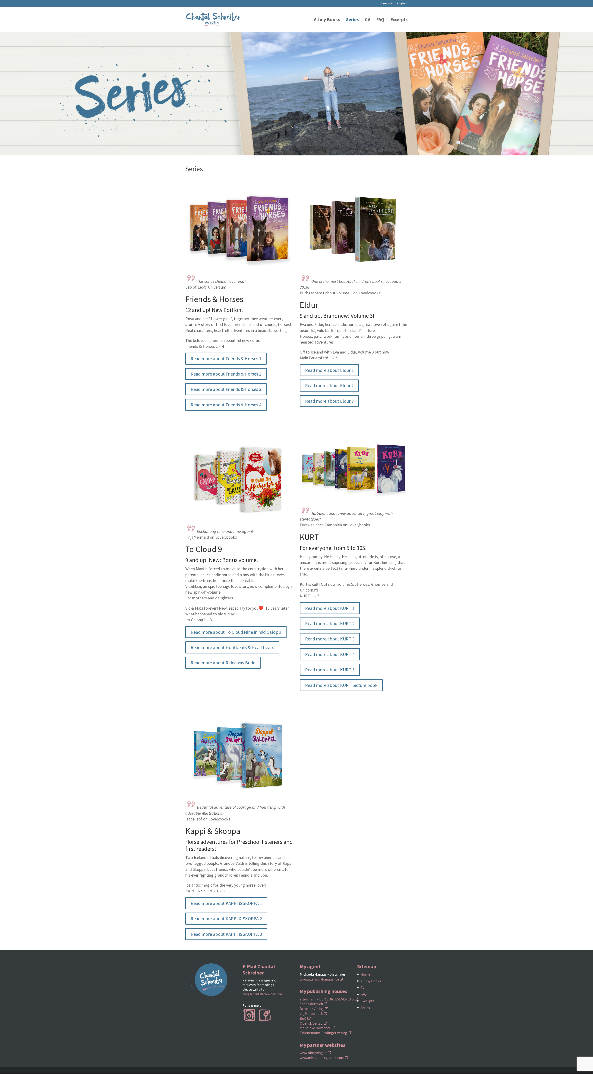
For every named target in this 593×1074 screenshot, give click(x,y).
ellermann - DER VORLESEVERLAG (327, 999)
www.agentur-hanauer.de (319, 979)
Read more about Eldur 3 (329, 401)
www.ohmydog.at (313, 1052)
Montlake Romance (315, 1028)
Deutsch (387, 3)
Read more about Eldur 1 (329, 370)
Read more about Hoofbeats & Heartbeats (232, 647)
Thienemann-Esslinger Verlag (323, 1032)
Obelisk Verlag (311, 1023)
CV (367, 20)
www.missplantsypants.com (322, 1057)
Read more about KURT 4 (330, 654)
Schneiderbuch (311, 1003)
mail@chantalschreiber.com (262, 994)
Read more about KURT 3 (330, 639)
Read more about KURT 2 (330, 623)
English (402, 3)
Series (352, 20)
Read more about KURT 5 (330, 669)
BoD (303, 1018)
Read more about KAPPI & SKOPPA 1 (226, 903)
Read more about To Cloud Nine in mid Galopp (236, 632)
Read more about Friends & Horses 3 (226, 389)
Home (365, 974)
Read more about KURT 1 (330, 608)
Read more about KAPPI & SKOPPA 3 (226, 934)
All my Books (327, 20)
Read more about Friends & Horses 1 (226, 358)
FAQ (380, 20)
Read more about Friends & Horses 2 (226, 374)
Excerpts (399, 20)
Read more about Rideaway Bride (223, 663)
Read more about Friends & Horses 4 (226, 405)
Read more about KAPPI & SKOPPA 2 (226, 918)
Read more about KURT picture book (341, 685)
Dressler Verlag (312, 1008)
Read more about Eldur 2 (329, 385)
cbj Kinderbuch (311, 1013)
